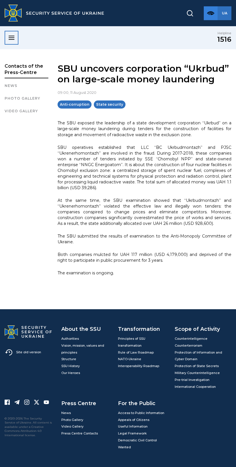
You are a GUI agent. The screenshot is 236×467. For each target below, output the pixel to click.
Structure (68, 359)
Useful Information (133, 426)
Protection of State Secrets (197, 366)
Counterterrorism (188, 345)
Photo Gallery (72, 420)
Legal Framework (132, 433)
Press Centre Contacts (79, 433)
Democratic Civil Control (137, 440)
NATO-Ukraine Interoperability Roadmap (138, 362)
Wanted (124, 447)
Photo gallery (22, 98)
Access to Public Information (141, 413)
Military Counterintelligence (197, 373)
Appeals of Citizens (133, 420)
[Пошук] (190, 13)
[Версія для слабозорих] (211, 13)
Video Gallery (21, 111)
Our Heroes (70, 373)
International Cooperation (195, 387)
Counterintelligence (191, 339)
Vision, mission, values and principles (82, 348)
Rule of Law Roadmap (136, 352)
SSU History (70, 366)
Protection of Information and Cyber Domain (198, 355)
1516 (224, 39)
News (11, 85)
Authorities (70, 339)
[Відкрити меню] (11, 38)
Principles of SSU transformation (131, 342)
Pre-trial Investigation (192, 380)
